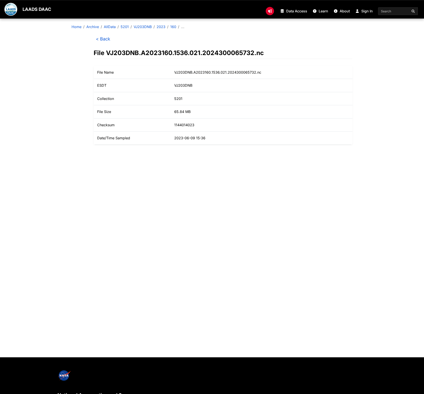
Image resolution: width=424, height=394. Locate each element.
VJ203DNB (143, 27)
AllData (110, 27)
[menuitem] (269, 11)
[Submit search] (413, 11)
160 (173, 27)
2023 (161, 27)
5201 (125, 27)
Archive (92, 27)
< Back (103, 39)
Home (76, 27)
